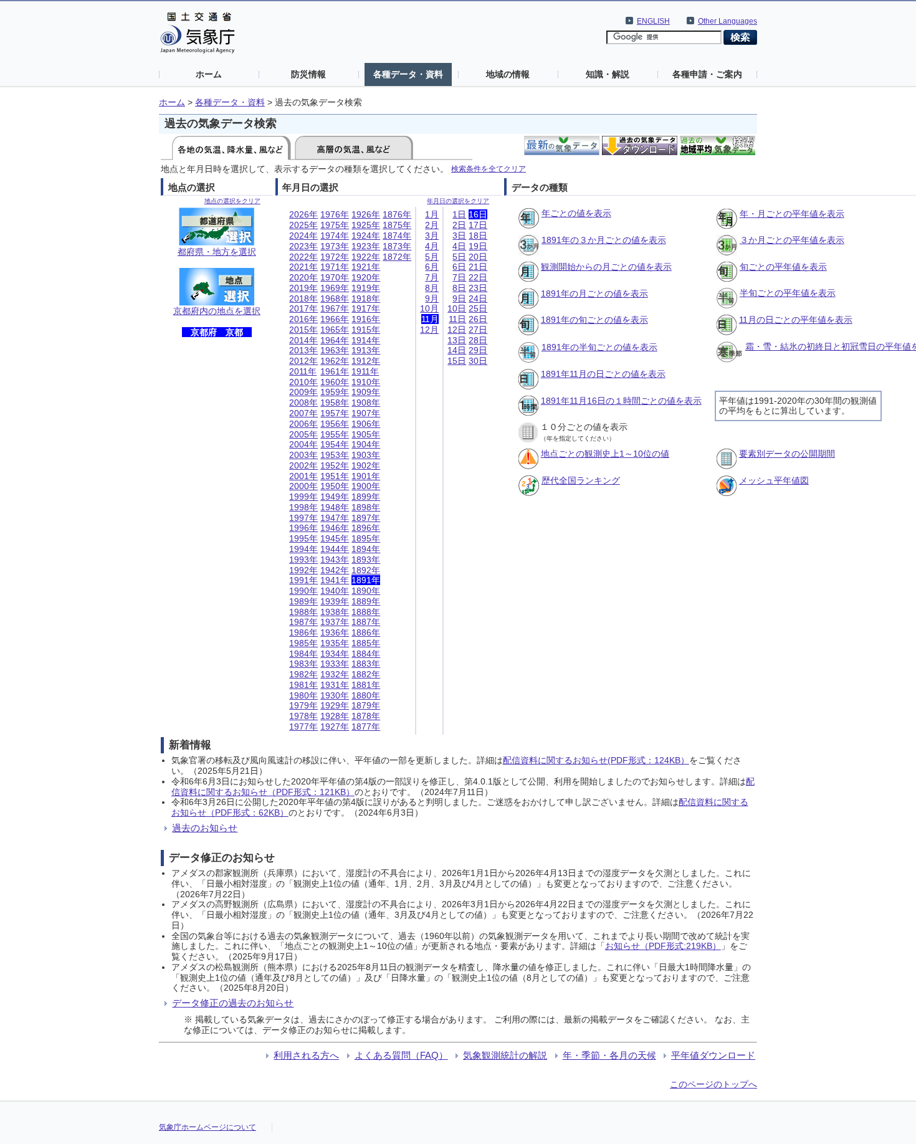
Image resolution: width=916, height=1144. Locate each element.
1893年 (365, 560)
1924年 (365, 236)
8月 (432, 288)
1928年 (334, 716)
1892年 (365, 570)
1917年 (365, 308)
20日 (478, 257)
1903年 (365, 455)
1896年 (365, 528)
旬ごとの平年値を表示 (783, 267)
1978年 (303, 716)
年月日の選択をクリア (458, 201)
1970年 (334, 277)
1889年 (365, 601)
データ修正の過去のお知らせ (232, 1003)
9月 (432, 298)
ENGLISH (653, 21)
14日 (456, 350)
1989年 (303, 601)
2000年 (303, 486)
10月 (429, 308)
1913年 (365, 350)
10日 (456, 308)
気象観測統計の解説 (505, 1055)
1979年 (303, 705)
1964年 (334, 340)
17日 (478, 225)
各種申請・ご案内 (707, 74)
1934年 (334, 654)
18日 (478, 236)
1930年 (334, 695)
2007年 (303, 413)
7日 (459, 277)
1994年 (303, 549)
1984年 (303, 654)
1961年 (334, 371)
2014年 (303, 340)
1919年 (365, 288)
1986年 (303, 632)
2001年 (303, 476)
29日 (478, 350)
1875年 (397, 225)
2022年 (303, 257)
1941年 (334, 580)
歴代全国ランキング (580, 480)
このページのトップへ (713, 1084)
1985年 (303, 643)
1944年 (334, 549)
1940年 (334, 591)
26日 (478, 319)
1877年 (365, 727)
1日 (459, 214)
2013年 (303, 350)
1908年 (365, 403)
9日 (459, 298)
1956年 (334, 424)
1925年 (365, 225)
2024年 (303, 236)
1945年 (334, 538)
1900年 (365, 486)
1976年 (334, 214)
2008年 (303, 403)
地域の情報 (508, 74)
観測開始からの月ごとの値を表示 (606, 267)
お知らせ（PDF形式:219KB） (663, 946)
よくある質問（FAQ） (401, 1055)
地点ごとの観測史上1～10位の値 (605, 454)
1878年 (365, 716)
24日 (478, 298)
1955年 (334, 434)
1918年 (365, 298)
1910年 (365, 382)
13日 (456, 340)
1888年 (365, 612)
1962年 (334, 361)
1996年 (303, 528)
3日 (459, 236)
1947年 (334, 518)
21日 (478, 267)
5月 (432, 257)
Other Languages (727, 21)
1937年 (334, 622)
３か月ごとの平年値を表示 (792, 240)
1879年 (365, 705)
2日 (459, 225)
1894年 (365, 549)
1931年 (334, 685)
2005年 (303, 434)
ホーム (209, 74)
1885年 (365, 643)
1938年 (334, 612)
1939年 (334, 601)
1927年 (334, 727)
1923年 (365, 246)
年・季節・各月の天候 (609, 1055)
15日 (456, 361)
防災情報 (308, 74)
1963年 (334, 350)
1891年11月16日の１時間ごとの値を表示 (621, 401)
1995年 (303, 538)
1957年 (334, 413)
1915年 (365, 330)
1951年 (334, 476)
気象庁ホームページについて (207, 1127)
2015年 (303, 330)
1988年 (303, 612)
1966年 (334, 319)
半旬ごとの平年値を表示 (788, 293)
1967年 (334, 308)
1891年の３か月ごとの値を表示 (603, 240)
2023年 (303, 246)
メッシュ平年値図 (774, 480)
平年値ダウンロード (713, 1055)
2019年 (303, 288)
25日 (478, 308)
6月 (432, 267)
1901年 (365, 476)
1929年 (334, 705)
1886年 (365, 632)
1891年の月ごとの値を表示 (594, 293)
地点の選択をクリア (232, 201)
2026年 (303, 214)
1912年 (365, 361)
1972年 (334, 257)
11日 (457, 319)
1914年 (365, 340)
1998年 (303, 507)
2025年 (303, 225)
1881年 (365, 685)
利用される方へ (306, 1055)
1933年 (334, 664)
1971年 (334, 267)
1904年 (365, 444)
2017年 (303, 308)
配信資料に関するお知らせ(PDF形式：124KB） (596, 760)
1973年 (334, 246)
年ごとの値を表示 (576, 213)
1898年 (365, 507)
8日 (459, 288)
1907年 (365, 413)
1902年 (365, 465)
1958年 (334, 403)
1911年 (365, 371)
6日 (459, 267)
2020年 (303, 277)
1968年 (334, 298)
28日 (478, 340)
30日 (478, 361)
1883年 (365, 664)
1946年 (334, 528)
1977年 (303, 727)
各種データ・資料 (408, 74)
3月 (432, 236)
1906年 (365, 424)
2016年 (303, 319)
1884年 (365, 654)
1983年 (303, 664)
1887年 (365, 622)
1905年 (365, 434)
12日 (456, 330)
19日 (478, 246)
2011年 (303, 371)
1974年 (334, 236)
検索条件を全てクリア (488, 168)
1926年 (365, 214)
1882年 (365, 674)
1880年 (365, 695)
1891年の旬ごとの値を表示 (594, 320)
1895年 (365, 538)
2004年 (303, 444)
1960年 (334, 382)
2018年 (303, 298)
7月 (432, 277)
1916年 (365, 319)
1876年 (397, 214)
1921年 (365, 267)
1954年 (334, 444)
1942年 (334, 570)
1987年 (303, 622)
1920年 (365, 277)
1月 (432, 214)
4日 (459, 246)
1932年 (334, 674)
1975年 (334, 225)
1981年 (303, 685)
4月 (432, 246)
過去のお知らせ (204, 827)
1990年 (303, 591)
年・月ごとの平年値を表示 (792, 214)
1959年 (334, 392)
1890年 (365, 591)
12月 (429, 330)
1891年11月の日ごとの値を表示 (603, 374)
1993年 (303, 560)
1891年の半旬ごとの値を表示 (599, 347)
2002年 (303, 465)
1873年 (397, 246)
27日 (478, 330)
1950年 (334, 486)
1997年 (303, 518)
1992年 (303, 570)
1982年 (303, 674)
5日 (459, 257)
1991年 (303, 580)
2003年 (303, 455)
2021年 (303, 267)
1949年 (334, 497)
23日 (478, 288)
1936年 (334, 632)
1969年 (334, 288)
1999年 (303, 497)
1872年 (397, 257)
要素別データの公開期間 (787, 454)
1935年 (334, 643)
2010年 (303, 382)
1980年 (303, 695)
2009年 (303, 392)
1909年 (365, 392)
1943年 (334, 560)
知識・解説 (607, 74)
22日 (478, 277)
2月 (432, 225)
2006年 (303, 424)
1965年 (334, 330)
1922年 (365, 257)
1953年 (334, 455)
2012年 (303, 361)
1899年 (365, 497)
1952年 (334, 465)
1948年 (334, 507)
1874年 (397, 236)
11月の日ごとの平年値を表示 (795, 320)
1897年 (365, 518)
